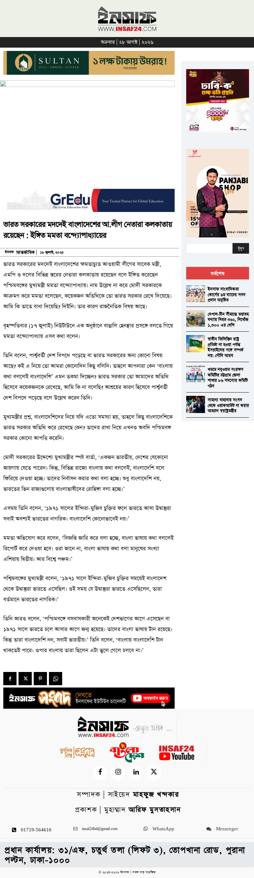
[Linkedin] (136, 773)
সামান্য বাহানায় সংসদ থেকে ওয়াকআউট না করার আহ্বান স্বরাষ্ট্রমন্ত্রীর (228, 405)
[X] (25, 678)
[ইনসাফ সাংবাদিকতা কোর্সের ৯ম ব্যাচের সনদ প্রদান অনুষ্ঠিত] (195, 293)
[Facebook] (10, 678)
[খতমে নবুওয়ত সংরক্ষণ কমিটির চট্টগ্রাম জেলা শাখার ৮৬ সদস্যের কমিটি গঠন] (195, 373)
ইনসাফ (9, 252)
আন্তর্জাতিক (26, 252)
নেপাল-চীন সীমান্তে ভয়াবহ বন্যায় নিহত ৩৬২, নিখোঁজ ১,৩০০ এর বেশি (228, 320)
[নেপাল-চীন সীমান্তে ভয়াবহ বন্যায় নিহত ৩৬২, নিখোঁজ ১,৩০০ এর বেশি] (195, 318)
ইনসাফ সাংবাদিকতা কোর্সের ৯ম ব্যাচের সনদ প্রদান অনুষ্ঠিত (226, 294)
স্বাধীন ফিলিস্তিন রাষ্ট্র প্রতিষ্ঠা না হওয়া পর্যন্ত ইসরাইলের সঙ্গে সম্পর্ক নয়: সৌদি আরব (225, 347)
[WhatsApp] (55, 678)
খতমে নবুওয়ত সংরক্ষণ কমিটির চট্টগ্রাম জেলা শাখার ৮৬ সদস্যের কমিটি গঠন (228, 378)
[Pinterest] (40, 678)
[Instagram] (118, 773)
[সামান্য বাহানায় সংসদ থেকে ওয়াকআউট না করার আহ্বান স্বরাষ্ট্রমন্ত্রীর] (195, 404)
